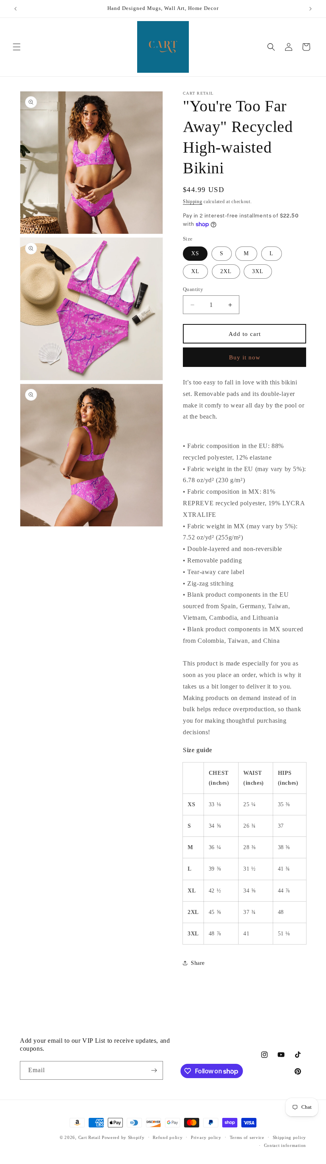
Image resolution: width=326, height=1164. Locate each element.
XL (195, 271)
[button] (16, 47)
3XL (258, 271)
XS (195, 253)
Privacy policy (206, 1137)
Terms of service (247, 1137)
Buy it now (244, 357)
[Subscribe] (154, 1070)
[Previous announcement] (15, 8)
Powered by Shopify (123, 1137)
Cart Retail (89, 1137)
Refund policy (167, 1137)
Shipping (192, 201)
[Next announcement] (310, 8)
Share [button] (198, 963)
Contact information (285, 1145)
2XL (226, 271)
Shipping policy (290, 1137)
